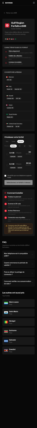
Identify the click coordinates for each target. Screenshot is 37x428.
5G (19, 146)
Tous (7, 141)
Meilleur (13, 146)
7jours (13, 141)
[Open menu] (34, 3)
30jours (20, 141)
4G (24, 146)
